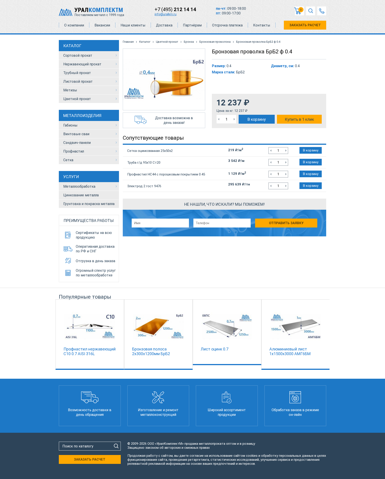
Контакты (261, 25)
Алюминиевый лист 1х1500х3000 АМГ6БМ (290, 351)
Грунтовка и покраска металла (89, 204)
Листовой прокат (78, 81)
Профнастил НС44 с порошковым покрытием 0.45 (166, 174)
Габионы (70, 125)
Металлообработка (79, 186)
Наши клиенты (133, 25)
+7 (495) (175, 9)
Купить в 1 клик (299, 119)
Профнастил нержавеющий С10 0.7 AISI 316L (89, 351)
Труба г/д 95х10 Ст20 (143, 163)
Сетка (68, 160)
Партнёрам (192, 25)
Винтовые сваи (76, 134)
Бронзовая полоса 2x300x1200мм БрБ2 (151, 351)
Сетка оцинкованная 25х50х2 (150, 151)
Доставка (164, 25)
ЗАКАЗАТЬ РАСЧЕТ (305, 25)
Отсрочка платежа (227, 25)
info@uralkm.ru (165, 14)
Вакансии (102, 25)
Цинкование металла (81, 195)
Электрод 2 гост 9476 (144, 186)
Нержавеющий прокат (82, 64)
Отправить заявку (286, 223)
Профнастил (73, 151)
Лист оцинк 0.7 (214, 349)
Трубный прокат (77, 73)
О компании (74, 25)
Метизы (70, 90)
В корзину (257, 119)
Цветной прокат (77, 99)
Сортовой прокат (77, 55)
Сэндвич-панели (77, 143)
